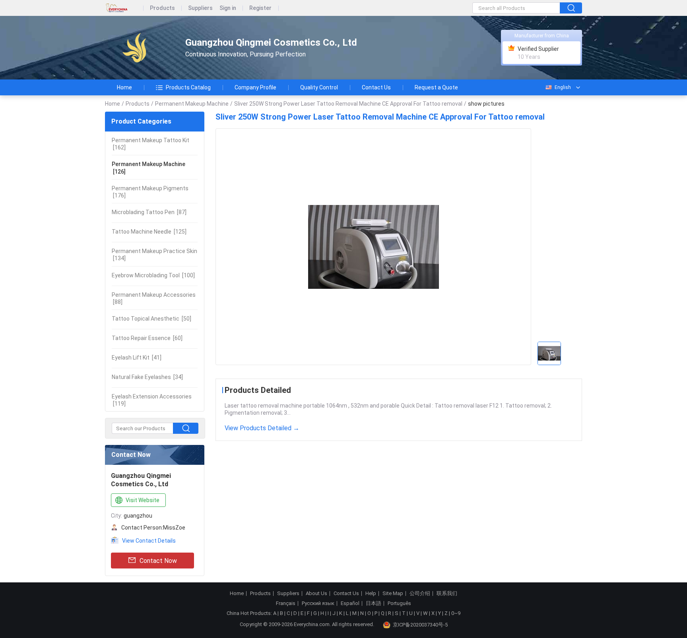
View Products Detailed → (262, 428)
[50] (151, 318)
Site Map (392, 593)
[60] (147, 338)
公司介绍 (419, 593)
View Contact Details (149, 540)
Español (350, 603)
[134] (154, 254)
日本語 (373, 603)
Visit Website (142, 500)
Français (285, 603)
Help (370, 593)
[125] (149, 231)
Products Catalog (188, 87)
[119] (152, 400)
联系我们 (447, 593)
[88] (154, 298)
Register (260, 8)
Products (162, 8)
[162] (150, 144)
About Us (316, 593)
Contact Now (158, 561)
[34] (147, 377)
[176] (150, 192)
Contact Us (376, 87)
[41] (136, 357)
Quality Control (319, 87)
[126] (148, 167)
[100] (153, 275)
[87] (149, 212)
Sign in (227, 8)
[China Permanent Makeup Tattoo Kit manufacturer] (138, 48)
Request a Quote (436, 87)
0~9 (455, 613)
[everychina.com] (124, 8)
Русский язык (318, 603)
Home (124, 87)
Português (399, 603)
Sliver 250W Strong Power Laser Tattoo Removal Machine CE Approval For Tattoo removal (348, 104)
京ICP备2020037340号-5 (420, 625)
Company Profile (255, 87)
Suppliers (200, 8)
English (563, 87)
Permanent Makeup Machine (192, 104)
